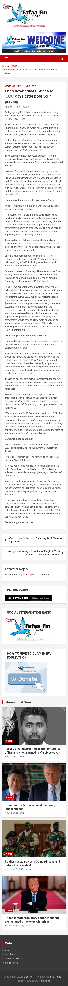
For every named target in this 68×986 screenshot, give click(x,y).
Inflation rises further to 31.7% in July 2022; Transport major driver (35, 540)
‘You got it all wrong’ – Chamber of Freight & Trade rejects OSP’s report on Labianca (33, 553)
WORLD (9, 741)
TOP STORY (30, 85)
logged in (23, 574)
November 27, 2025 (14, 869)
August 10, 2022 (13, 107)
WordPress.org (10, 962)
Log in (5, 950)
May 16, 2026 (11, 756)
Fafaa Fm (27, 976)
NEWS (20, 85)
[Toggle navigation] (6, 58)
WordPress (44, 980)
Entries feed (8, 954)
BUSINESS (10, 85)
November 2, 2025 (14, 925)
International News (18, 702)
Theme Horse (54, 976)
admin (26, 107)
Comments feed (10, 958)
